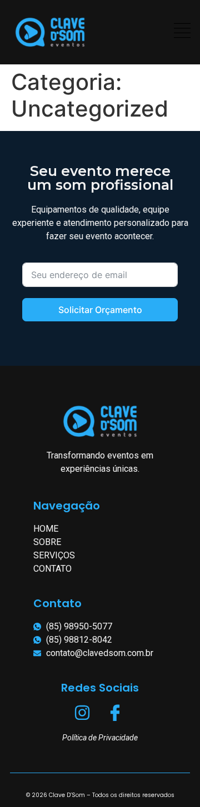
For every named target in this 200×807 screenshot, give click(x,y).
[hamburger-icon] (181, 32)
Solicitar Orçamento (100, 309)
